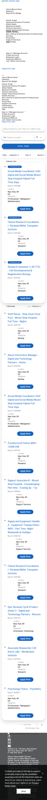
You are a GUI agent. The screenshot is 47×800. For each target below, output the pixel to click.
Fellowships (11, 42)
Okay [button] (23, 791)
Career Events (12, 31)
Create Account (12, 55)
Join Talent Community (15, 61)
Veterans (9, 11)
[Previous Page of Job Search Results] (37, 724)
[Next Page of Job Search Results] (41, 724)
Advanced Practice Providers (18, 22)
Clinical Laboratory (14, 28)
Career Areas (11, 20)
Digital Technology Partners (17, 30)
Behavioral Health (13, 26)
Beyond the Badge (13, 13)
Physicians (10, 38)
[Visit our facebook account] (9, 737)
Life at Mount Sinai (14, 9)
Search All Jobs (8, 69)
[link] (23, 188)
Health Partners (8, 96)
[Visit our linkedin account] (9, 740)
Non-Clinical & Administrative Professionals (24, 34)
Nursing (9, 36)
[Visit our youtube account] (9, 747)
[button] (23, 77)
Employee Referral (13, 59)
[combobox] (22, 129)
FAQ (7, 42)
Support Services (13, 40)
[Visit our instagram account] (9, 743)
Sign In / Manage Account (16, 53)
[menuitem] (23, 79)
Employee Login (12, 57)
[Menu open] (3, 75)
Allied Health (11, 24)
